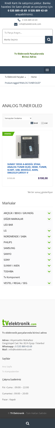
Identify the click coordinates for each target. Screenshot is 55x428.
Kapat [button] (37, 14)
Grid (35, 123)
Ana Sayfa (7, 366)
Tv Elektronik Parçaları (14, 76)
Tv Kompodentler (10, 371)
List (46, 123)
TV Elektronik (17, 413)
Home (34, 76)
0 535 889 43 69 (23, 346)
